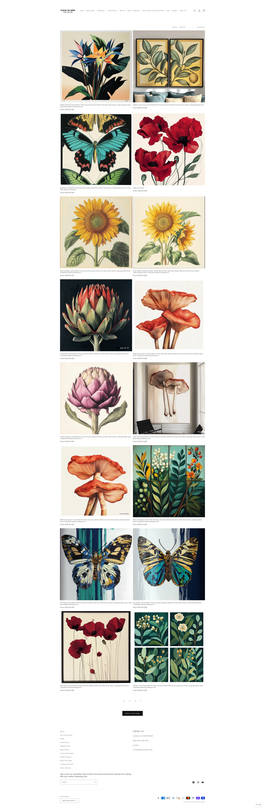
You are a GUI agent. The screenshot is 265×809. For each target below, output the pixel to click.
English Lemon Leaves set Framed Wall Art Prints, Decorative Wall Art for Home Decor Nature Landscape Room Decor (168, 105)
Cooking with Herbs (66, 764)
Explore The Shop (66, 760)
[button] (101, 10)
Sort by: (174, 27)
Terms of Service (65, 768)
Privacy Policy (64, 742)
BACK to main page (132, 713)
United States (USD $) (68, 800)
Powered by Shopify (200, 802)
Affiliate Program (65, 757)
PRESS (62, 739)
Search (62, 731)
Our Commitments (66, 735)
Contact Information (67, 753)
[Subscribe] (95, 782)
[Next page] (141, 701)
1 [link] (124, 701)
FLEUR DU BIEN (191, 802)
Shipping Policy (65, 746)
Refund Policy (64, 750)
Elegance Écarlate (138, 188)
